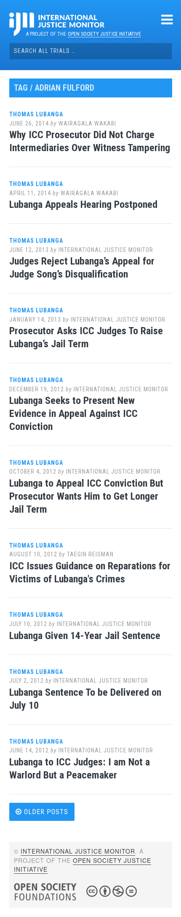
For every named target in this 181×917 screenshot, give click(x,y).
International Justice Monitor (106, 249)
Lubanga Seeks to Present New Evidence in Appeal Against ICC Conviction (73, 413)
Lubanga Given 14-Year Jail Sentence (84, 636)
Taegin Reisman (90, 554)
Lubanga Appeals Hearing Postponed (83, 204)
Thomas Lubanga (36, 114)
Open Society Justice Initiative (104, 34)
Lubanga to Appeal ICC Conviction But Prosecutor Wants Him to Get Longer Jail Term (86, 496)
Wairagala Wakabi (87, 123)
